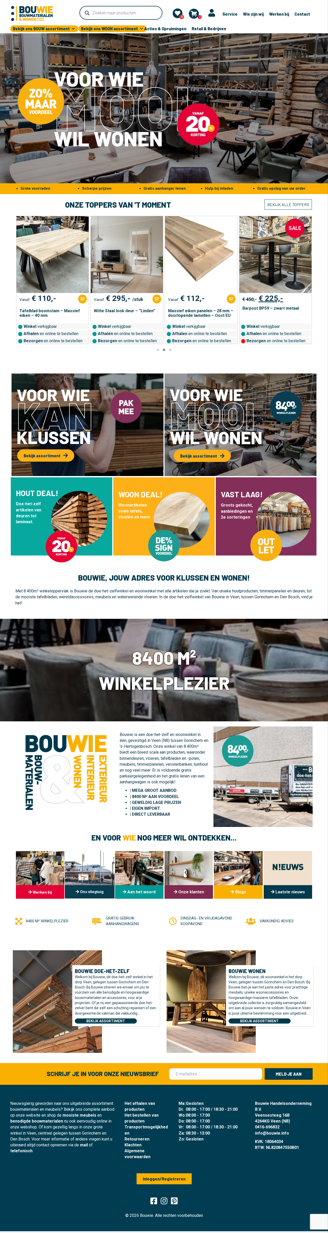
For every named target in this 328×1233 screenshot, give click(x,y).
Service (230, 14)
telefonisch (21, 1150)
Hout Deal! (37, 493)
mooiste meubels (79, 1115)
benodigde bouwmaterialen (36, 1121)
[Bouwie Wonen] (211, 1001)
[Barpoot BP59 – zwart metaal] (275, 254)
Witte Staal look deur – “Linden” (124, 311)
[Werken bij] (40, 875)
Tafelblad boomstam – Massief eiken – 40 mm (49, 313)
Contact (302, 14)
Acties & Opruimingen (165, 28)
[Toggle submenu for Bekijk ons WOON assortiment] (141, 29)
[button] (158, 349)
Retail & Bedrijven (209, 28)
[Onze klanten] (189, 875)
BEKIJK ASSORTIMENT (105, 1021)
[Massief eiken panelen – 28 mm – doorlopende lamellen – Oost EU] (201, 254)
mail (84, 1145)
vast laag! (242, 494)
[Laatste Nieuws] (288, 875)
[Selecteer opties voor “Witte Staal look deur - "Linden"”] (156, 299)
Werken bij (279, 14)
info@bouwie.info (272, 1133)
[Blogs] (238, 875)
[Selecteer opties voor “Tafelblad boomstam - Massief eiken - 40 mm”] (82, 299)
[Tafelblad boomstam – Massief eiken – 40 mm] (52, 254)
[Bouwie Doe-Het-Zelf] (57, 1001)
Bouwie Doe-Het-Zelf (102, 971)
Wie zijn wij (253, 14)
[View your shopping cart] (194, 14)
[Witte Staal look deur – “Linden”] (127, 254)
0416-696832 (267, 1127)
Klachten (133, 1145)
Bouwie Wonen (247, 971)
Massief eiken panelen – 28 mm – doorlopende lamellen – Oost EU (200, 313)
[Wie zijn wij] (139, 875)
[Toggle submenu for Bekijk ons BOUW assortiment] (73, 29)
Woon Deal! (140, 494)
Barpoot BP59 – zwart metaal (270, 308)
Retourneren (137, 1139)
